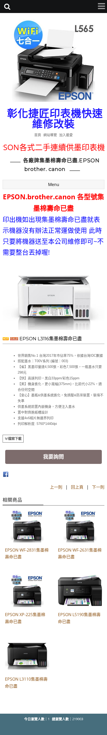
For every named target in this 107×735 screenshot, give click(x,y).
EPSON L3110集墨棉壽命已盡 (26, 682)
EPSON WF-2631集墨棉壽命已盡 (80, 553)
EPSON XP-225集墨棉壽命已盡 (25, 618)
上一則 (56, 487)
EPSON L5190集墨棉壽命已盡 (79, 618)
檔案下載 (15, 438)
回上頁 (77, 487)
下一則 (98, 487)
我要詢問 (53, 456)
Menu (53, 184)
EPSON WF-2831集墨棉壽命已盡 (27, 553)
